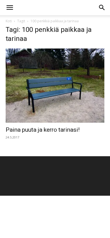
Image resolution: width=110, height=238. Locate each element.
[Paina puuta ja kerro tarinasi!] (55, 86)
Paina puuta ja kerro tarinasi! (43, 129)
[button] (10, 7)
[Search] (102, 7)
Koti (9, 21)
